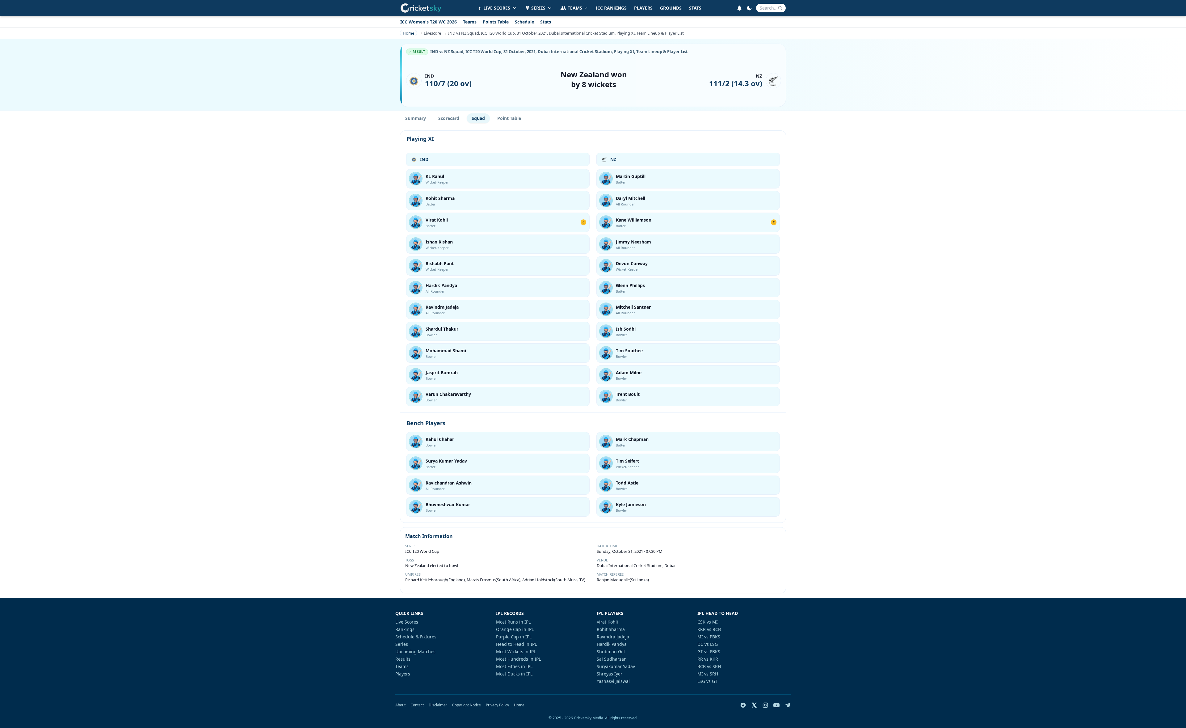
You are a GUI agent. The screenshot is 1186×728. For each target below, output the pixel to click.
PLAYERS (643, 8)
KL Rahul (435, 176)
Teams (470, 22)
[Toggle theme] (749, 8)
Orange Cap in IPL (515, 629)
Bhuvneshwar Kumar (448, 504)
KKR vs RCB (709, 629)
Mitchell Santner (633, 307)
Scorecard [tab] (448, 118)
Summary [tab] (415, 118)
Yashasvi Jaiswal (613, 681)
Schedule (524, 22)
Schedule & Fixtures (415, 637)
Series (401, 644)
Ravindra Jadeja (442, 307)
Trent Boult (628, 394)
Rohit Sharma (440, 198)
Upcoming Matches (415, 651)
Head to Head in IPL (516, 644)
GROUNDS (671, 8)
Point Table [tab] (509, 118)
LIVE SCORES (496, 8)
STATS (695, 8)
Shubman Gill (611, 651)
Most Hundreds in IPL (518, 659)
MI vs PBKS (708, 637)
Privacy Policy (497, 705)
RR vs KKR (707, 659)
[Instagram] (765, 705)
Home (519, 705)
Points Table (496, 22)
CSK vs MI (707, 622)
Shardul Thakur (442, 329)
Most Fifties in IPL (514, 666)
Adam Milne (628, 372)
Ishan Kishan (439, 242)
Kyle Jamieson (631, 504)
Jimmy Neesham (633, 242)
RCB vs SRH (709, 666)
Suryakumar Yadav (616, 666)
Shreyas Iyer (609, 674)
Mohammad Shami (446, 350)
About (400, 705)
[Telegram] (787, 705)
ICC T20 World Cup (422, 551)
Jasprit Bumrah (442, 372)
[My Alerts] (739, 8)
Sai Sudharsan (612, 659)
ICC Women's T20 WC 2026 (428, 22)
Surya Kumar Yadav (446, 461)
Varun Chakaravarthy (448, 394)
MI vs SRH (707, 674)
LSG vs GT (707, 681)
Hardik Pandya (441, 285)
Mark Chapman (632, 439)
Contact (417, 705)
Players (402, 674)
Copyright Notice (466, 705)
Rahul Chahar (440, 439)
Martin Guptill (631, 176)
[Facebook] (743, 705)
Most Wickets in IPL (516, 651)
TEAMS (575, 8)
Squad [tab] (478, 118)
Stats (545, 22)
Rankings (404, 629)
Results (402, 659)
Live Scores (406, 622)
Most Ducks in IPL (514, 674)
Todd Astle (627, 483)
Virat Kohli (437, 220)
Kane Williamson (633, 220)
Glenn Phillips (630, 285)
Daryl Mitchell (630, 198)
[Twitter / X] (754, 705)
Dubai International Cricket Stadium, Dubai (636, 565)
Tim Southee (629, 350)
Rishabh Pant (440, 263)
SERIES (538, 8)
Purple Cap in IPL (514, 637)
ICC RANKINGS (611, 8)
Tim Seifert (627, 461)
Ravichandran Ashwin (449, 483)
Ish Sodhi (626, 329)
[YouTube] (776, 705)
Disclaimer (438, 705)
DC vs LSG (707, 644)
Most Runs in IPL (513, 622)
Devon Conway (632, 263)
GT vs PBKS (708, 651)
